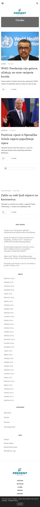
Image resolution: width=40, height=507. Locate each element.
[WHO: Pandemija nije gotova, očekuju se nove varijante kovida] (20, 46)
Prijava (6, 439)
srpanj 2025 (8, 301)
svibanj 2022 (9, 389)
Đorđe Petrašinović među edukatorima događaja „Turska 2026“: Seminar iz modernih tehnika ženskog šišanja (19, 239)
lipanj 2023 (8, 354)
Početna (20, 480)
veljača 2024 (8, 331)
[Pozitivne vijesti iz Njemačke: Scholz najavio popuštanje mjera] (20, 112)
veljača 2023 (8, 366)
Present (7, 422)
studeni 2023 (9, 343)
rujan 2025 (8, 293)
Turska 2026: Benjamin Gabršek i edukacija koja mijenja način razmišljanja (19, 231)
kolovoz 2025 (9, 297)
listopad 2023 (9, 347)
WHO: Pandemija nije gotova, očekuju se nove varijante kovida (19, 72)
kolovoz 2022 (9, 381)
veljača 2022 (8, 396)
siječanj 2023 (9, 370)
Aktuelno (4, 130)
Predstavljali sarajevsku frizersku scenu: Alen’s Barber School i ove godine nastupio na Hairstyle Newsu (19, 249)
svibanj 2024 (9, 324)
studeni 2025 (9, 286)
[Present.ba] (20, 12)
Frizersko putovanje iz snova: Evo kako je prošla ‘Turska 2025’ (19, 264)
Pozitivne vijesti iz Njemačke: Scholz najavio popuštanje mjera (19, 139)
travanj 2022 (9, 392)
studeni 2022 (9, 373)
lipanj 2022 (8, 385)
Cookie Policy (13, 500)
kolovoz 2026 (9, 278)
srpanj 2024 (8, 320)
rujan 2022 (8, 377)
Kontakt (20, 494)
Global (3, 64)
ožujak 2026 (8, 282)
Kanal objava (8, 443)
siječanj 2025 (9, 312)
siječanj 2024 (9, 335)
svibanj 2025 (8, 305)
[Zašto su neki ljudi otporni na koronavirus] (20, 177)
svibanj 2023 (9, 358)
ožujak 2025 (8, 309)
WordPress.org (9, 451)
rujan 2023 (8, 351)
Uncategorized (6, 190)
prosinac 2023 (9, 339)
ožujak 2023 (8, 362)
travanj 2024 (9, 328)
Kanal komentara (10, 447)
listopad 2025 (9, 290)
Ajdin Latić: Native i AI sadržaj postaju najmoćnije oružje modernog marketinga (20, 257)
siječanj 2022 (9, 400)
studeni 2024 (9, 316)
